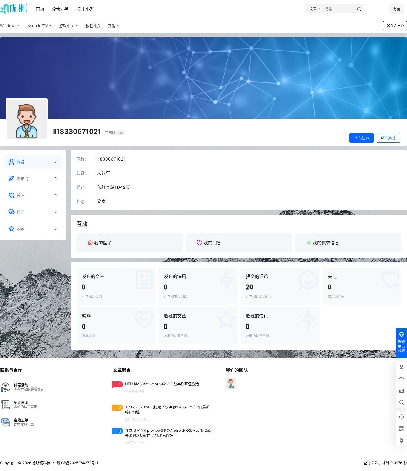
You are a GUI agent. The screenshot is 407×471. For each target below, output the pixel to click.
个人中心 (397, 25)
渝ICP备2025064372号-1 (77, 462)
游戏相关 (66, 25)
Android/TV (37, 25)
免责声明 (60, 9)
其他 (111, 25)
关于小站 (85, 9)
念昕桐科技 (40, 462)
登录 (396, 9)
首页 (40, 9)
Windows (8, 25)
